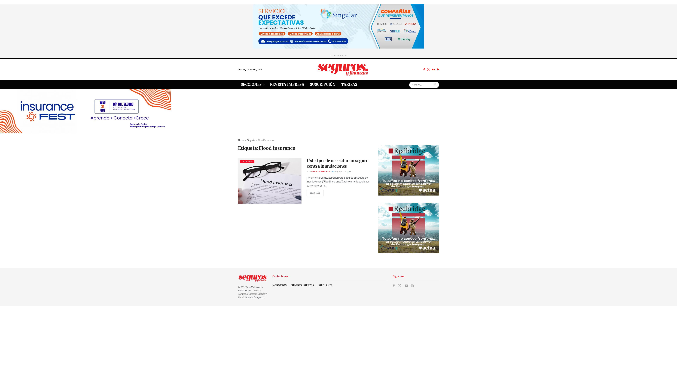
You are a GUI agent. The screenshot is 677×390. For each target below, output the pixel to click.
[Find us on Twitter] (428, 69)
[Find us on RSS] (438, 69)
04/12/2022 (340, 171)
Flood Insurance (266, 140)
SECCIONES (251, 84)
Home (241, 140)
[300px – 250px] (408, 170)
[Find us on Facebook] (424, 69)
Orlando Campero (254, 297)
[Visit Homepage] (343, 69)
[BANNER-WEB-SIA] (338, 26)
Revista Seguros (320, 171)
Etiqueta (251, 140)
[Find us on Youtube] (433, 69)
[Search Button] (435, 84)
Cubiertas (247, 161)
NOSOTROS (279, 285)
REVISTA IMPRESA (302, 285)
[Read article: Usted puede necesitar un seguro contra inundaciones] (269, 180)
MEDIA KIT (325, 285)
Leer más (317, 192)
